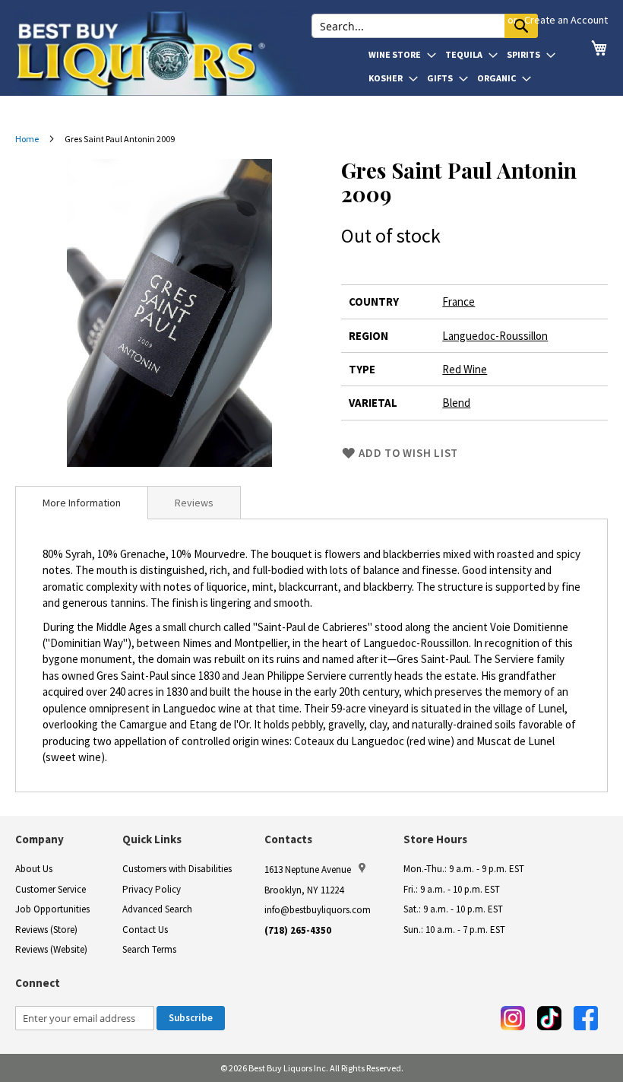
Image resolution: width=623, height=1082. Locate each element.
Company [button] (39, 839)
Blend (456, 402)
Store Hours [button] (435, 839)
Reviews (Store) (46, 929)
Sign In (486, 20)
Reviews (194, 502)
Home (27, 138)
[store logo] (163, 53)
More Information (82, 502)
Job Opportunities (52, 909)
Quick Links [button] (152, 839)
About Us (33, 868)
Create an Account (566, 20)
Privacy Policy (151, 889)
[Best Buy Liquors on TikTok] (549, 1018)
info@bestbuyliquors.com (317, 909)
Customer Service (50, 889)
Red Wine (464, 369)
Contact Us (145, 929)
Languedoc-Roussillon (495, 335)
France (458, 301)
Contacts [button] (288, 839)
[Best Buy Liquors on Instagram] (513, 1018)
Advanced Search (157, 909)
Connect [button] (37, 983)
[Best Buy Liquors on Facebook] (586, 1018)
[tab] (81, 502)
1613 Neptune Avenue (307, 869)
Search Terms (149, 949)
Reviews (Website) (51, 949)
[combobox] (425, 26)
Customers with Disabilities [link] (177, 868)
